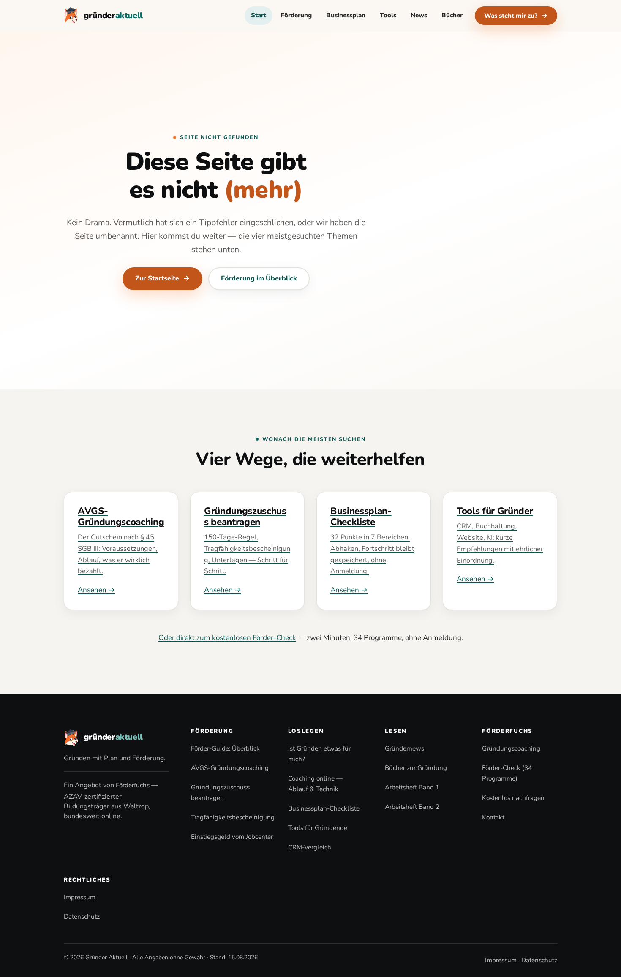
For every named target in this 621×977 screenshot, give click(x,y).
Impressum (79, 897)
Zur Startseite (162, 278)
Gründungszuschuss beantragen (220, 792)
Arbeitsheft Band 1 (412, 787)
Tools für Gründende (317, 828)
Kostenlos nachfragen (513, 798)
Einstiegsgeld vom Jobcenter (232, 837)
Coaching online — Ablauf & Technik (315, 783)
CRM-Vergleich (309, 847)
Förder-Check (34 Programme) (507, 773)
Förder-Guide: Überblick (225, 748)
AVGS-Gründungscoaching (230, 768)
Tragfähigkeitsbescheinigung (233, 817)
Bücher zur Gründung (416, 768)
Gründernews (404, 748)
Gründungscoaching (511, 748)
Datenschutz (82, 916)
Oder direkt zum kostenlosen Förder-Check (227, 637)
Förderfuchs (133, 785)
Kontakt (493, 817)
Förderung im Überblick (259, 278)
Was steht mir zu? (516, 15)
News (419, 15)
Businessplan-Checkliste (324, 808)
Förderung (296, 15)
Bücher (452, 15)
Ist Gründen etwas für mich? (319, 753)
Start (258, 15)
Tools (388, 15)
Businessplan (345, 15)
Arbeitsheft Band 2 (412, 807)
